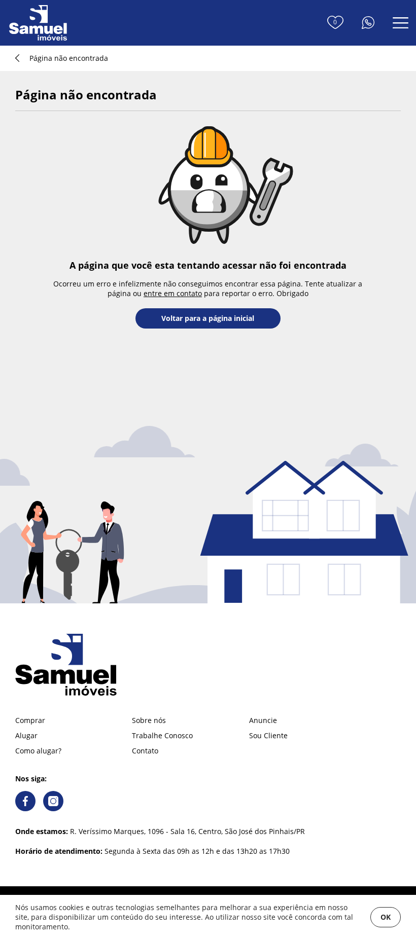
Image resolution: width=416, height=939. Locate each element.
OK (385, 917)
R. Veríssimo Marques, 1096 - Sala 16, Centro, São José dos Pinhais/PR (160, 831)
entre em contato (173, 293)
